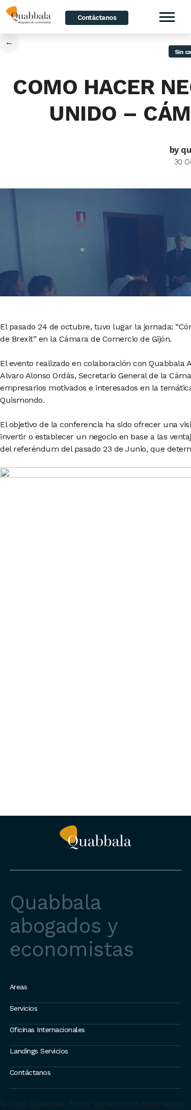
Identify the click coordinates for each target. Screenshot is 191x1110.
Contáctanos (97, 17)
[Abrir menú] (166, 17)
